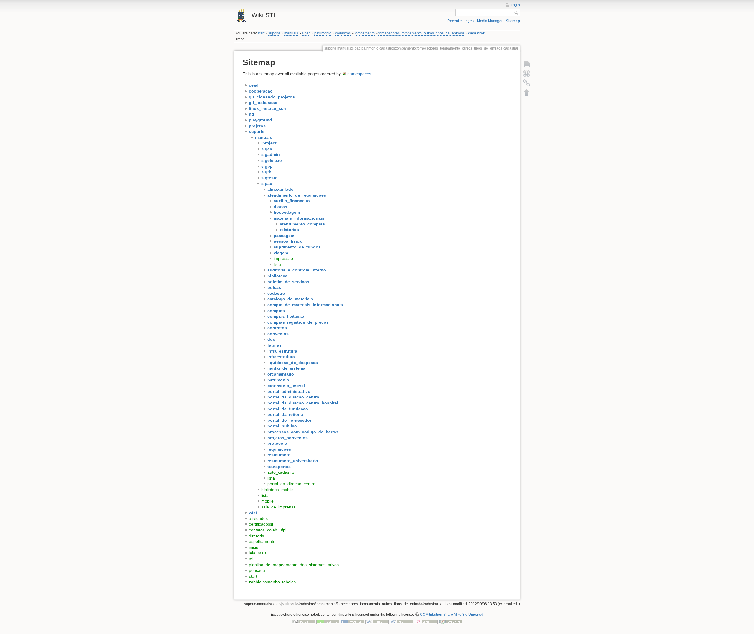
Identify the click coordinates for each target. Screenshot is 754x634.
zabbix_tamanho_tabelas (272, 581)
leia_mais (258, 553)
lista (277, 264)
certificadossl (261, 524)
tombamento (365, 33)
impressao (283, 258)
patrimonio (322, 33)
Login (515, 5)
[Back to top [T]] (526, 92)
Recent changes (460, 21)
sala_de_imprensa (278, 507)
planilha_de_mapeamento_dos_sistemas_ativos (294, 564)
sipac (306, 33)
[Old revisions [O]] (526, 73)
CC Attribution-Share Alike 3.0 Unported (451, 614)
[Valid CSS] (401, 622)
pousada (257, 570)
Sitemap (513, 21)
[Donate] (328, 622)
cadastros (343, 33)
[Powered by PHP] (352, 622)
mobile (267, 501)
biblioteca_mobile (277, 489)
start (261, 33)
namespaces (359, 73)
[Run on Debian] (426, 622)
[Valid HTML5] (377, 622)
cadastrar (476, 33)
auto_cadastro (280, 472)
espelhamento (262, 541)
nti (251, 558)
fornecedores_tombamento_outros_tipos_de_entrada (421, 33)
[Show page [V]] (526, 64)
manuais (291, 33)
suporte (274, 33)
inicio (253, 547)
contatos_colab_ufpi (267, 530)
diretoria (256, 535)
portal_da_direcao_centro (291, 483)
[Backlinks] (526, 83)
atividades (258, 518)
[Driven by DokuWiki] (450, 622)
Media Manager (489, 21)
